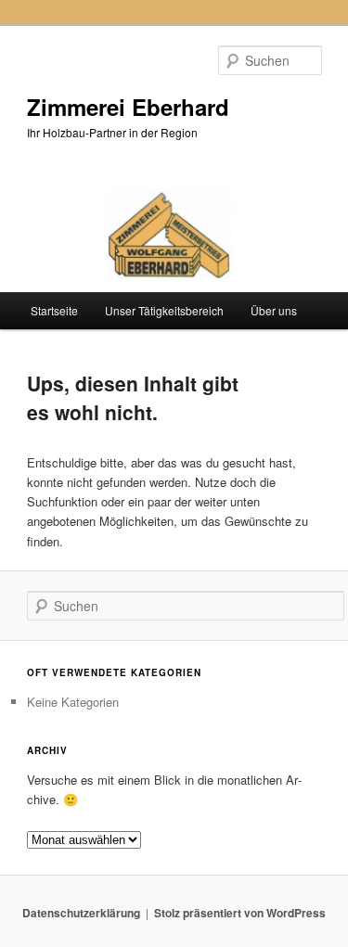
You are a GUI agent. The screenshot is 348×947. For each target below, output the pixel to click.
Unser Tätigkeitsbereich (164, 310)
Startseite (54, 310)
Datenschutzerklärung (81, 912)
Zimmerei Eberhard (128, 106)
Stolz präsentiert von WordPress (240, 912)
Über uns (274, 310)
